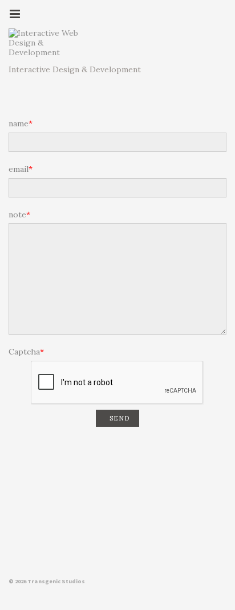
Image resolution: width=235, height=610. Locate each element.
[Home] (48, 42)
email (19, 169)
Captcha (24, 352)
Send (119, 418)
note (17, 215)
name (19, 124)
